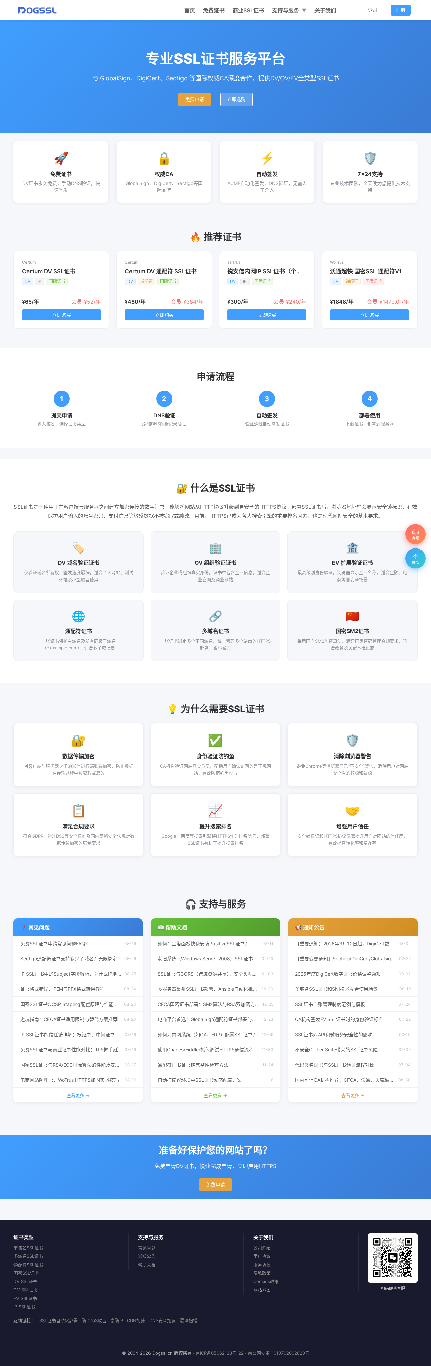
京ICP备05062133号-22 (220, 1353)
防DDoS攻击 (94, 1320)
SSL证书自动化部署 (58, 1320)
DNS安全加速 (162, 1320)
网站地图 (262, 1290)
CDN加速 (136, 1320)
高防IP (116, 1320)
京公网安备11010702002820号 (278, 1353)
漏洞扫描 (188, 1320)
